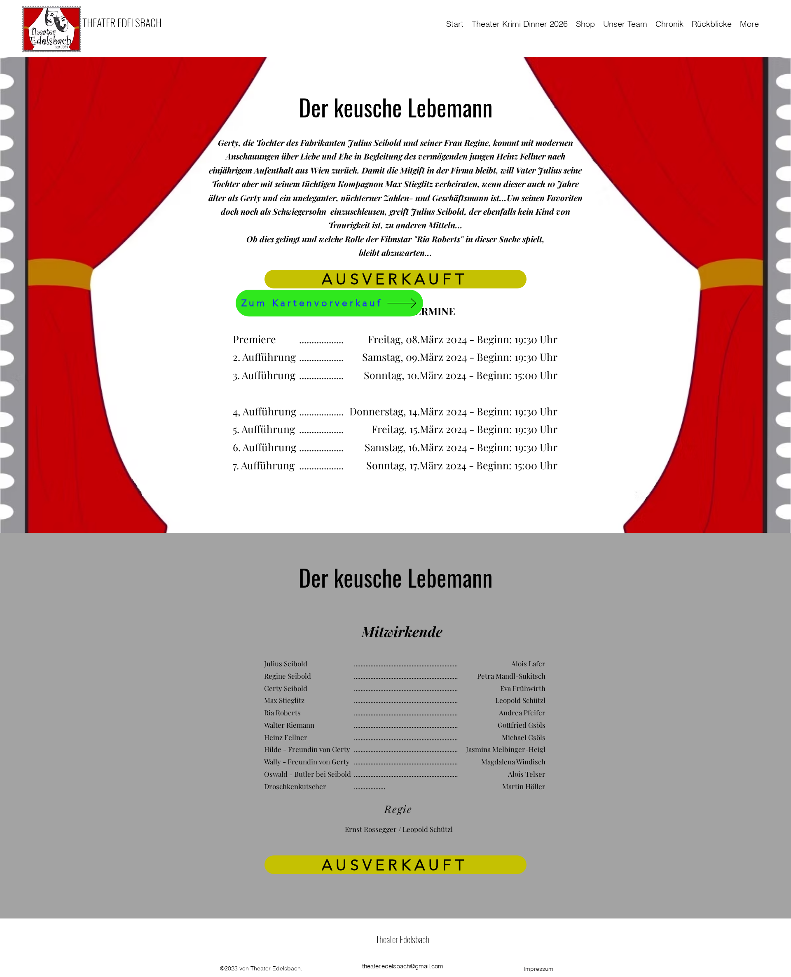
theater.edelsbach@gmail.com (402, 966)
